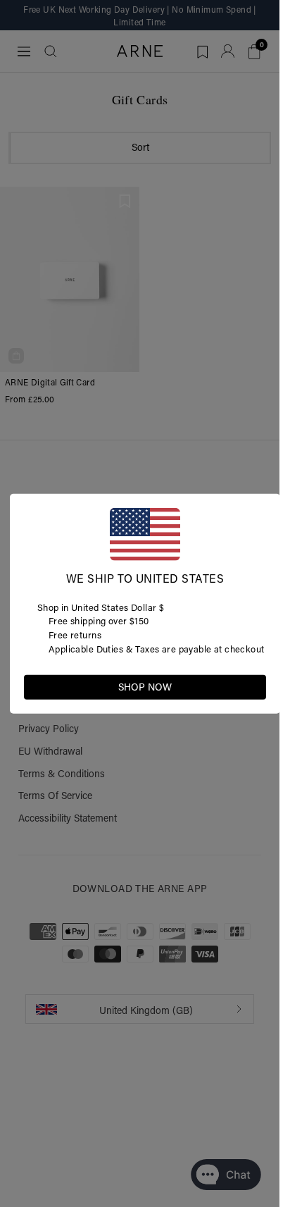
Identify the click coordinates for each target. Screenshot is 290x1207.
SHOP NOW (145, 686)
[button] (255, 685)
